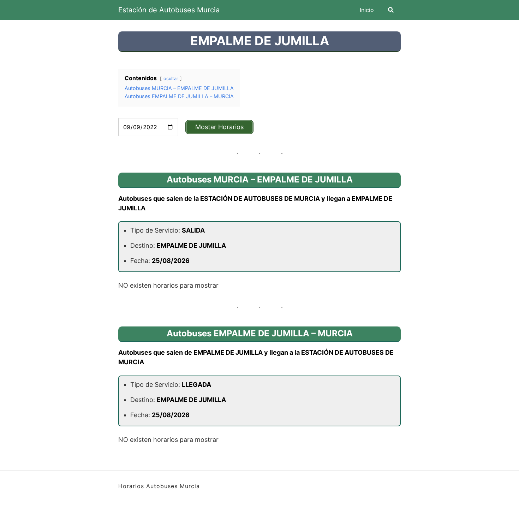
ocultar (170, 78)
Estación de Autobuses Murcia (169, 9)
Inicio (367, 9)
